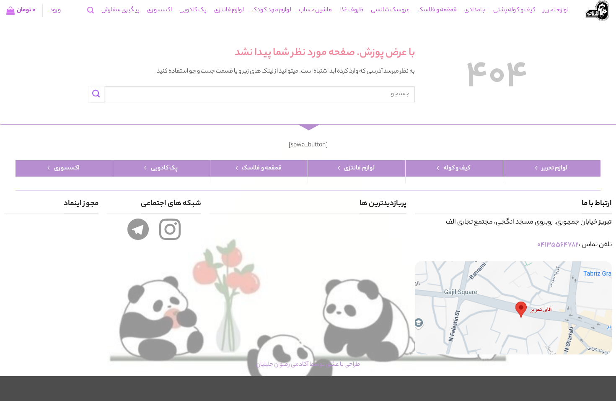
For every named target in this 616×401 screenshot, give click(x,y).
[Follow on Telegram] (138, 235)
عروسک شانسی (390, 10)
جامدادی (475, 10)
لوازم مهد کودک (271, 10)
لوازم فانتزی (229, 10)
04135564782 (558, 245)
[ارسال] (96, 94)
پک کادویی (193, 10)
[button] (90, 10)
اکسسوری (159, 10)
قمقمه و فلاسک (437, 10)
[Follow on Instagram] (170, 235)
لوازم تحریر (556, 10)
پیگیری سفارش (120, 10)
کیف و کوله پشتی (514, 10)
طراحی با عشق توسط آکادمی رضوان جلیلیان (308, 365)
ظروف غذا (351, 10)
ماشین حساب (315, 10)
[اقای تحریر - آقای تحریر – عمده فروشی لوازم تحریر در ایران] (595, 10)
